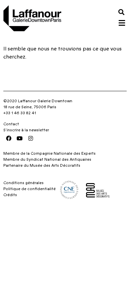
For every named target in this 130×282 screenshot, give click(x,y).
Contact (11, 124)
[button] (121, 11)
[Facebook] (8, 138)
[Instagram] (30, 138)
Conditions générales (23, 183)
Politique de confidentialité (29, 189)
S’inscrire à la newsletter (26, 130)
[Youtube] (19, 138)
